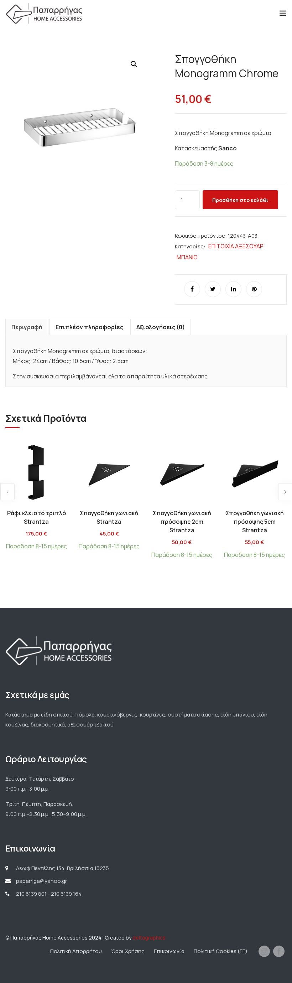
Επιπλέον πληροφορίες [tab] (89, 327)
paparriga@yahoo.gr (41, 881)
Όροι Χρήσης (128, 951)
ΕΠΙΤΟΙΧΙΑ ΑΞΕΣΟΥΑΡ (236, 246)
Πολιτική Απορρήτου (76, 951)
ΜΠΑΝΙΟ (187, 257)
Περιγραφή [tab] (26, 327)
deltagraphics (149, 937)
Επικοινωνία (169, 951)
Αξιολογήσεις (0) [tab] (160, 327)
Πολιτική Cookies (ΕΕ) (220, 951)
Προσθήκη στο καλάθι (240, 200)
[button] (133, 64)
